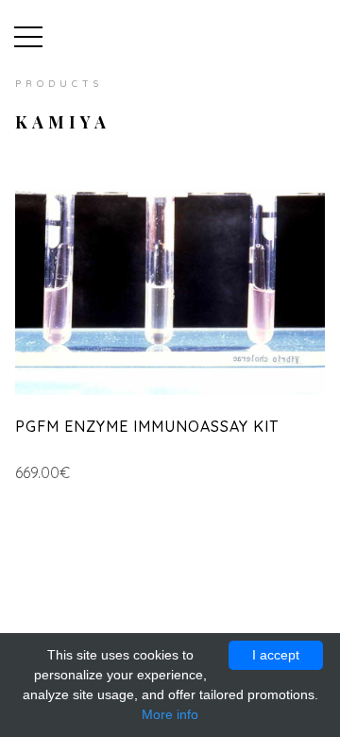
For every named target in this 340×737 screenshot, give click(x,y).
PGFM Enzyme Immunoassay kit (147, 426)
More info (170, 714)
